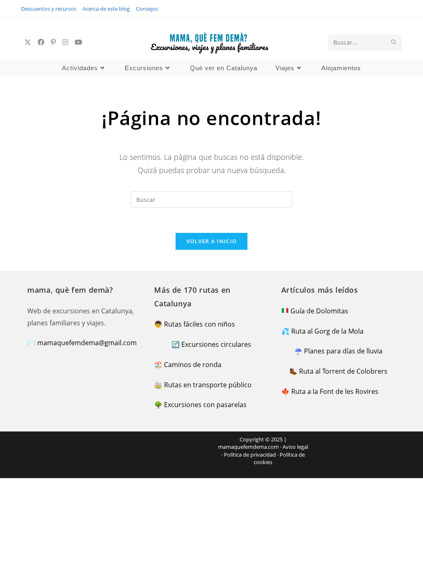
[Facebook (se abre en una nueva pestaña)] (41, 42)
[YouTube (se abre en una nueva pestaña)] (78, 42)
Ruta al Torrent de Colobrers (343, 371)
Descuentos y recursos (48, 8)
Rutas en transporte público (208, 384)
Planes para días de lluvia (343, 350)
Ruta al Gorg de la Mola (327, 331)
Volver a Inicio (211, 241)
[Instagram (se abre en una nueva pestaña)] (65, 42)
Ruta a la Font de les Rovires (334, 391)
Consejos (147, 8)
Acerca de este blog (106, 8)
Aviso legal (295, 446)
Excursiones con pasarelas (205, 404)
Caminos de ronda (192, 364)
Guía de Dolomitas (319, 310)
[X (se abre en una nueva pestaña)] (27, 42)
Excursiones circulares (216, 344)
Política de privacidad (250, 454)
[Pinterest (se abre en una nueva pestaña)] (53, 42)
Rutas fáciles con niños (199, 324)
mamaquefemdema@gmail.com (87, 342)
